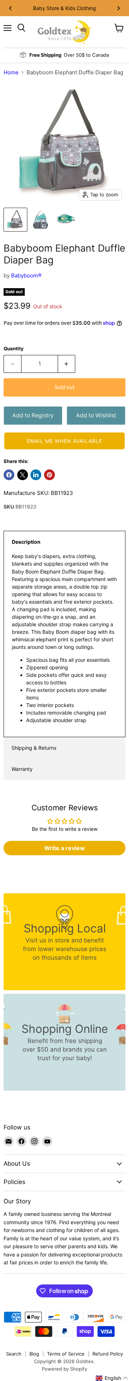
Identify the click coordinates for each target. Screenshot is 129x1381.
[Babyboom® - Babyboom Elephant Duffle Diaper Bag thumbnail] (15, 219)
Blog (34, 1354)
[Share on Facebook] (9, 474)
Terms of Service (66, 1354)
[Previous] (11, 8)
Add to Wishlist (96, 415)
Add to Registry (33, 415)
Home (11, 72)
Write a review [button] (64, 848)
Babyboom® (26, 275)
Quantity (14, 348)
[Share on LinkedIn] (35, 474)
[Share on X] (22, 474)
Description (26, 542)
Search (14, 1354)
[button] (64, 441)
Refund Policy (107, 1354)
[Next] (118, 8)
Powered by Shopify (64, 1369)
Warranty (22, 769)
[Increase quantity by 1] (67, 364)
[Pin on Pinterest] (49, 474)
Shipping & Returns (33, 748)
